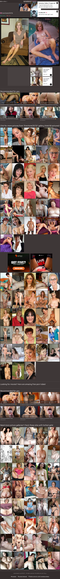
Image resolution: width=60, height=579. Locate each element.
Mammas (30, 1)
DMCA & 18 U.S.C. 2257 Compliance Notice (39, 576)
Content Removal (23, 576)
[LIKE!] (1, 16)
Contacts (14, 576)
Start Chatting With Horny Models (46, 70)
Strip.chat (45, 74)
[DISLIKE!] (7, 16)
